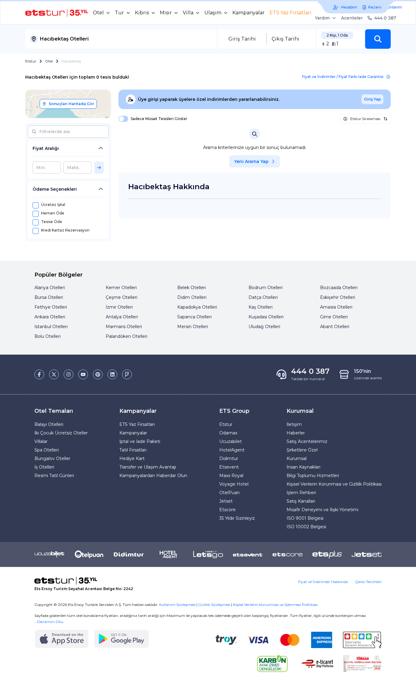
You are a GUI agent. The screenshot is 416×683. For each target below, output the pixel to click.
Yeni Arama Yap (251, 161)
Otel (49, 61)
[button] (378, 39)
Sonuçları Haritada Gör (71, 103)
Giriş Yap (372, 99)
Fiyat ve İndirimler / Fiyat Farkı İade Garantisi (342, 76)
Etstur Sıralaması (365, 118)
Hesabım (349, 7)
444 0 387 (385, 18)
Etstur (30, 61)
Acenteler (352, 18)
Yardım (322, 18)
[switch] (121, 119)
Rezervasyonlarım (385, 7)
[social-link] (39, 374)
